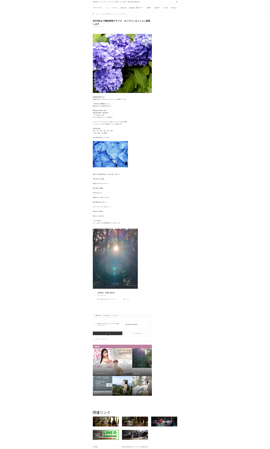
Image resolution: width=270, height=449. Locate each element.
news (101, 26)
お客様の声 (157, 7)
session (103, 26)
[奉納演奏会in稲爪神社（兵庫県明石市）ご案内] (102, 383)
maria (100, 315)
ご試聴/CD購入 (132, 7)
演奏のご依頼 (123, 7)
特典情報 (149, 7)
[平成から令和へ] (142, 358)
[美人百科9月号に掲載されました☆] (102, 358)
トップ (106, 7)
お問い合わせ (174, 7)
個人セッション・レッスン (140, 8)
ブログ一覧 (165, 7)
